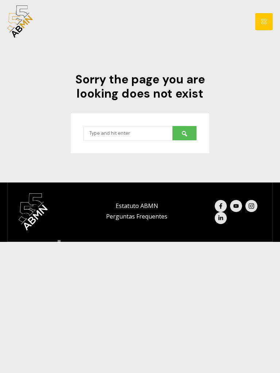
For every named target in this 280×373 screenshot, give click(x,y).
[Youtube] (236, 206)
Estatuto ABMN (137, 206)
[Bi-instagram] (251, 206)
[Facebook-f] (221, 206)
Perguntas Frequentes (136, 216)
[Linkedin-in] (221, 218)
